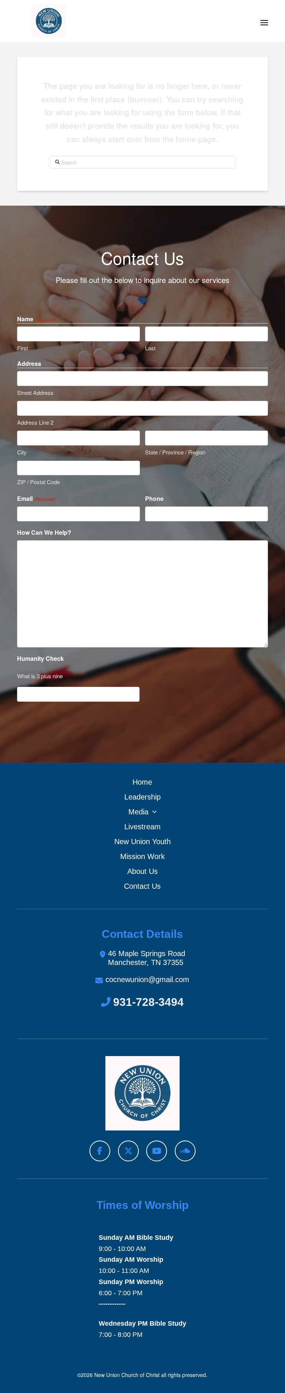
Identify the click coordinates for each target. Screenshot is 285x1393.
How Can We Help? (44, 532)
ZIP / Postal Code (38, 482)
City (22, 452)
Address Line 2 (35, 422)
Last (150, 348)
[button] (264, 22)
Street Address (35, 392)
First (22, 348)
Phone (154, 498)
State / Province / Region (175, 452)
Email (36, 498)
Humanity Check (40, 658)
